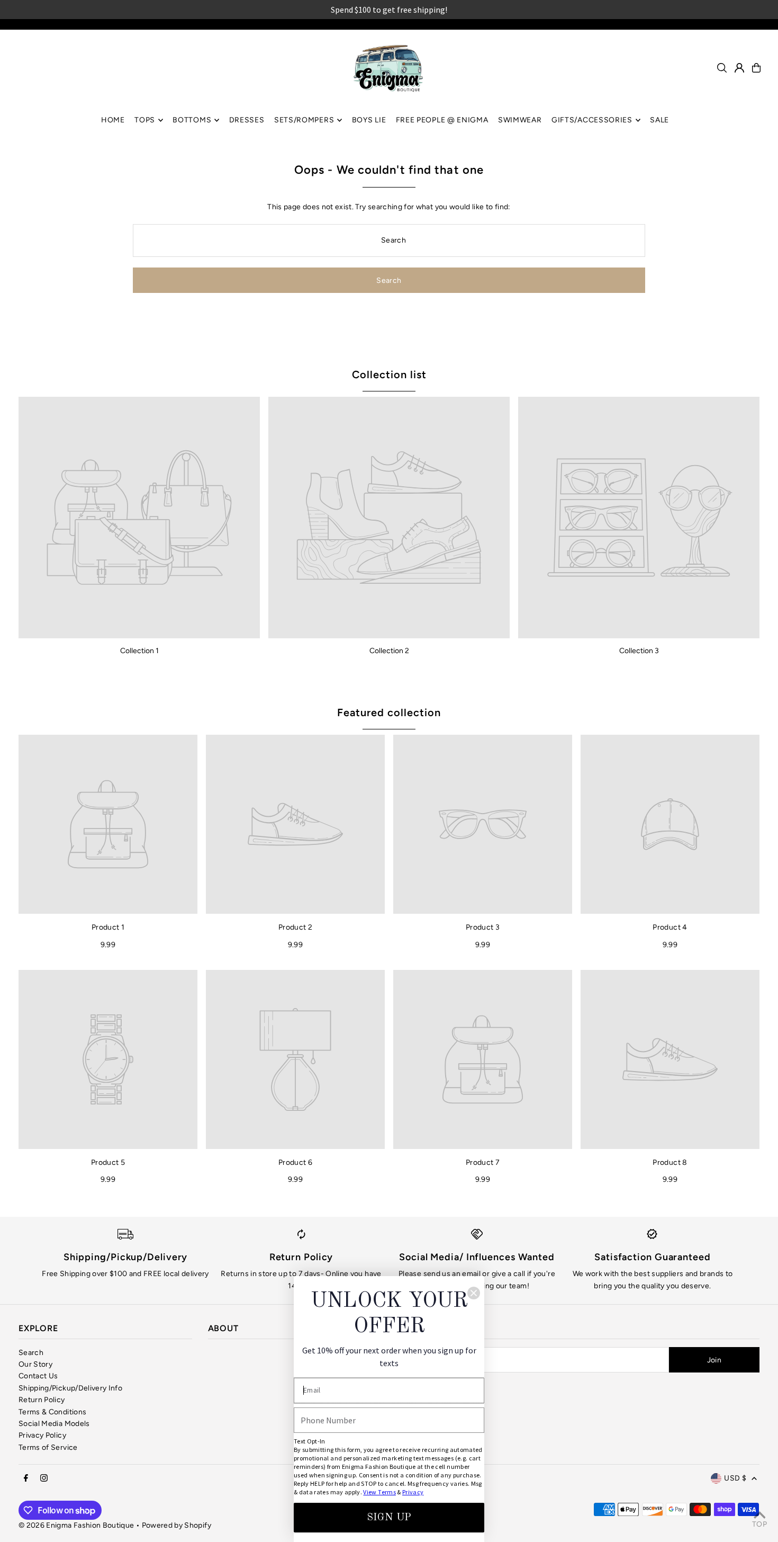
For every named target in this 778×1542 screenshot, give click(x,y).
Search (31, 1352)
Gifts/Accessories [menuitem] (591, 119)
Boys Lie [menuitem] (369, 119)
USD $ (735, 1478)
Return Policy (42, 1399)
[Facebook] (26, 1478)
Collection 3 (639, 650)
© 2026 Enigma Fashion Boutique (76, 1525)
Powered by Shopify (176, 1525)
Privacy (412, 1492)
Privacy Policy (42, 1435)
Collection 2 (389, 650)
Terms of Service (48, 1447)
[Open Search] (722, 68)
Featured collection (389, 712)
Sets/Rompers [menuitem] (304, 119)
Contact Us (38, 1375)
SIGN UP (389, 1517)
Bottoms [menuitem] (192, 119)
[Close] (473, 1293)
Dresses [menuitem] (247, 119)
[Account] (739, 68)
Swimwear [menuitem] (520, 119)
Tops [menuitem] (144, 119)
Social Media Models (54, 1423)
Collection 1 (139, 650)
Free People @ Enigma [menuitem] (442, 119)
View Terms (379, 1492)
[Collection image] (139, 517)
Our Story (35, 1364)
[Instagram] (44, 1478)
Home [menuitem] (113, 119)
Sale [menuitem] (659, 119)
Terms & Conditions (52, 1411)
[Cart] (756, 68)
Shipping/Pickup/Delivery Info (70, 1388)
